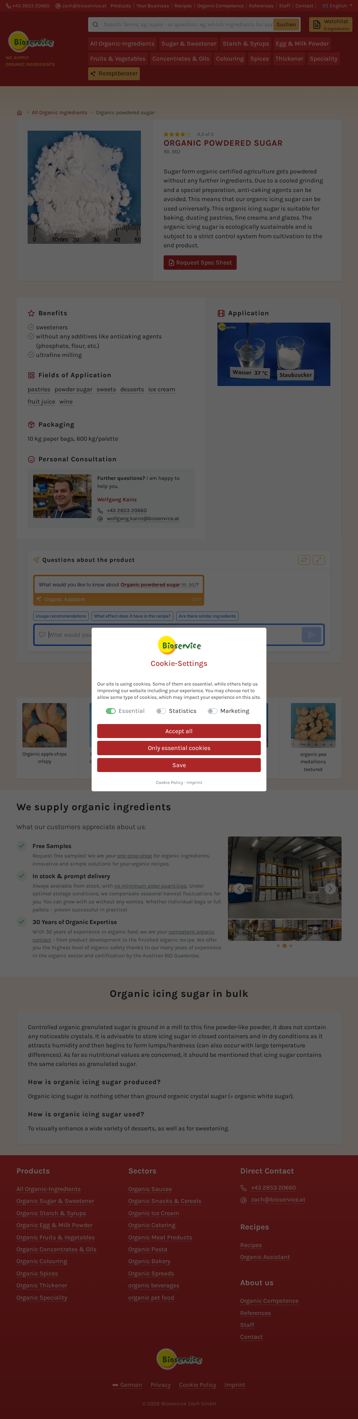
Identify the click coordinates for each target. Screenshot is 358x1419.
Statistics (182, 710)
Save (179, 765)
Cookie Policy (169, 782)
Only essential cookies (179, 747)
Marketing (234, 710)
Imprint (194, 782)
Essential (132, 710)
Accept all (179, 731)
